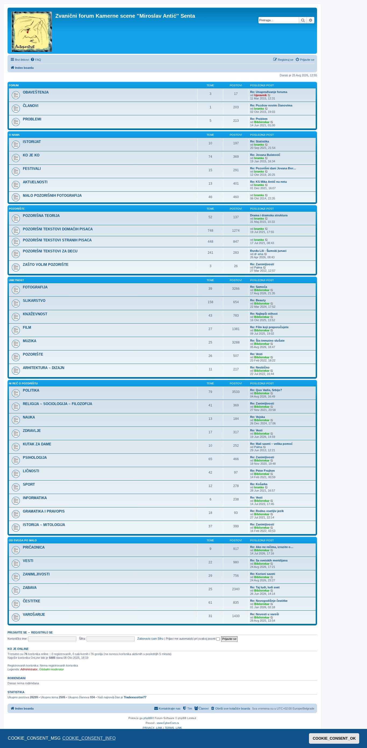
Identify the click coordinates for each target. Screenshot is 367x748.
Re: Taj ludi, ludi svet (265, 587)
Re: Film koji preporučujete (269, 327)
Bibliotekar (261, 122)
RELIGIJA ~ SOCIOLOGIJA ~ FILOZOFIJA (57, 404)
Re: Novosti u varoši (264, 614)
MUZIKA (29, 341)
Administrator (29, 669)
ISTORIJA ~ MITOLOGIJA (44, 525)
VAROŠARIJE (34, 615)
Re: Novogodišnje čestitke (268, 600)
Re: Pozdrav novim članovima (271, 105)
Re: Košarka (258, 484)
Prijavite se (17, 632)
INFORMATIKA (35, 498)
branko (259, 108)
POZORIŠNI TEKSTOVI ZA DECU (50, 251)
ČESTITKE (31, 601)
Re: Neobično (259, 367)
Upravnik (260, 95)
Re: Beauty (258, 300)
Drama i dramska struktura (268, 215)
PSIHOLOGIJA (35, 458)
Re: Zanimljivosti (262, 264)
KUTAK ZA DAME (37, 444)
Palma (258, 267)
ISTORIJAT (32, 142)
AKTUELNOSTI (35, 182)
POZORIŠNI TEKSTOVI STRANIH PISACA (57, 240)
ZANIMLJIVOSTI (36, 574)
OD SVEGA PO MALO (23, 540)
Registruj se (42, 632)
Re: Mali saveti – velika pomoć (271, 443)
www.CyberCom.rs (168, 722)
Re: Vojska (257, 416)
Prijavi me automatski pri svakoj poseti (191, 638)
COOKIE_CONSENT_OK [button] (334, 738)
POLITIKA (31, 390)
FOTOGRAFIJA (35, 287)
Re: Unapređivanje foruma (268, 92)
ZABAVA (30, 588)
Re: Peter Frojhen (262, 470)
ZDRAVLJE (32, 431)
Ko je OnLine (18, 648)
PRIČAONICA (34, 547)
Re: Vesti (256, 354)
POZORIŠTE (17, 208)
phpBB (147, 718)
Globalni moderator (51, 669)
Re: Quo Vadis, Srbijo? (266, 390)
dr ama (258, 254)
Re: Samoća (258, 286)
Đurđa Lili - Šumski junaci (268, 250)
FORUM (14, 85)
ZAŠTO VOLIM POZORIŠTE (46, 265)
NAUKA (29, 417)
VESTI (28, 561)
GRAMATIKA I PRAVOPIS (44, 511)
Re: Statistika (259, 141)
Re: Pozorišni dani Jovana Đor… (273, 168)
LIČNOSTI (31, 471)
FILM (27, 327)
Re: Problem (259, 118)
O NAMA (14, 134)
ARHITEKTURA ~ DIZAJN (43, 368)
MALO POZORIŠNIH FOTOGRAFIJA (52, 196)
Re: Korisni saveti (262, 573)
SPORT (29, 484)
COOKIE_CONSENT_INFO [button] (89, 738)
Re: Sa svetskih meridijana (268, 560)
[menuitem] (35, 59)
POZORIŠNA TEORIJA (41, 216)
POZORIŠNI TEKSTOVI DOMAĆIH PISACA (58, 229)
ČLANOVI (30, 106)
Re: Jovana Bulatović (265, 154)
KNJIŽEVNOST (35, 314)
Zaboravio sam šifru (150, 638)
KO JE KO (31, 155)
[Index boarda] (32, 30)
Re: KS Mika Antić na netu (268, 181)
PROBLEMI (32, 119)
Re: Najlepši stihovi (264, 313)
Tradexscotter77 (135, 697)
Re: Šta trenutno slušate (267, 340)
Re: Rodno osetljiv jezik (267, 511)
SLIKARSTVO (34, 301)
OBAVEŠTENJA (36, 92)
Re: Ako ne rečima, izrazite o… (271, 547)
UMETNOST (16, 280)
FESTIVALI (32, 169)
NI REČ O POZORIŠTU (23, 383)
